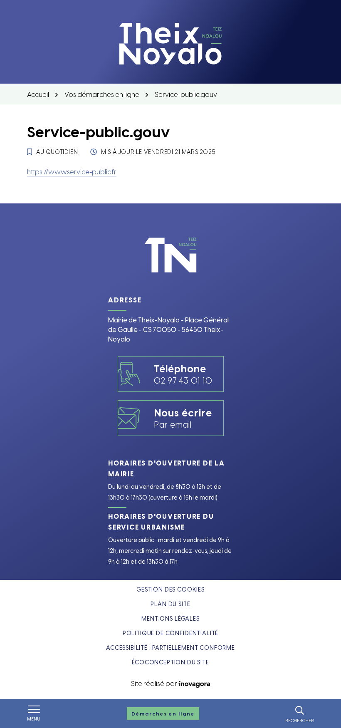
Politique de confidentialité (171, 633)
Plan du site (170, 604)
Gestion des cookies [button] (170, 589)
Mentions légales (170, 618)
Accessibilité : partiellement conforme (170, 647)
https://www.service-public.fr (71, 171)
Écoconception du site (170, 662)
